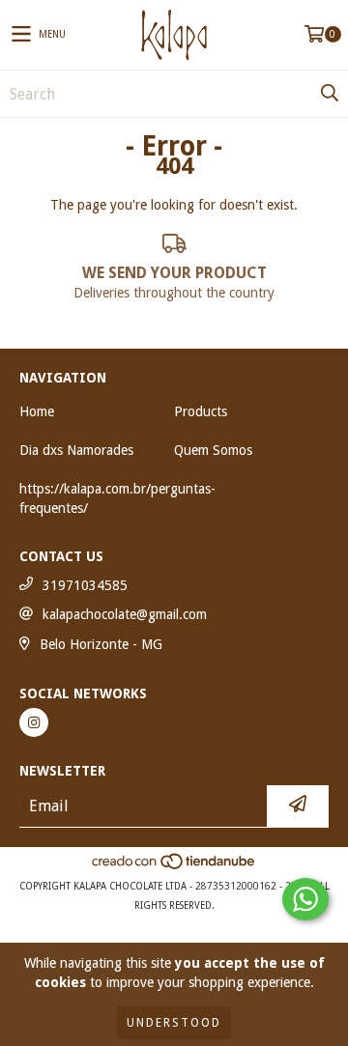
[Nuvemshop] (174, 867)
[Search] (328, 94)
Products (200, 411)
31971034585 (85, 585)
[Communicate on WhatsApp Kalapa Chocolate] (305, 899)
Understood (174, 1023)
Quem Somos (213, 450)
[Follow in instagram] (33, 722)
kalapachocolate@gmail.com (125, 614)
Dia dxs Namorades (76, 450)
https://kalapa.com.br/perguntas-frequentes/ (117, 498)
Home (36, 411)
